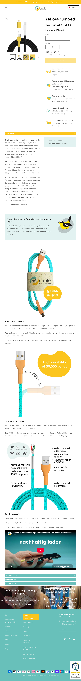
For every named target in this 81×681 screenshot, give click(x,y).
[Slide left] (7, 57)
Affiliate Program (29, 658)
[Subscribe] (74, 629)
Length (47, 34)
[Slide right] (38, 57)
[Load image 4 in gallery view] (33, 57)
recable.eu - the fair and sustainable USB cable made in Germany (42, 675)
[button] (6, 8)
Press (7, 644)
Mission (7, 631)
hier (53, 436)
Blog (6, 649)
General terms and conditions (29, 648)
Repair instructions (11, 635)
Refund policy (28, 622)
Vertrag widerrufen (29, 617)
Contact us (27, 636)
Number (47, 43)
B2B (6, 640)
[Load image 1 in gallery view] (13, 57)
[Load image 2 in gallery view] (19, 57)
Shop (6, 615)
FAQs (25, 631)
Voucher (8, 626)
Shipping (54, 55)
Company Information (27, 641)
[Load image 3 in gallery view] (26, 57)
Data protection (28, 654)
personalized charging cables (10, 621)
